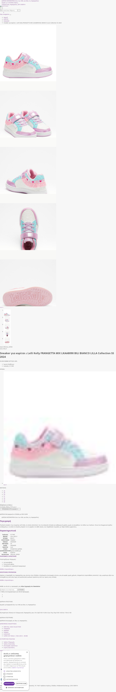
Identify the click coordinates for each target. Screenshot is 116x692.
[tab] (8, 556)
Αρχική (6, 17)
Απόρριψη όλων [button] (21, 683)
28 (4, 493)
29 (4, 494)
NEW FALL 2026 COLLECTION (12, 627)
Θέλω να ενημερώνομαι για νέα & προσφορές (15, 592)
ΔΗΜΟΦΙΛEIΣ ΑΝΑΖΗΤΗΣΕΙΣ (8, 624)
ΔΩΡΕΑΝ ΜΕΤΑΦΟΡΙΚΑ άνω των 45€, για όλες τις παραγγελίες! (20, 1)
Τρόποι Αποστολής (9, 644)
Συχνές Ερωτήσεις (9, 647)
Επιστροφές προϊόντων (11, 646)
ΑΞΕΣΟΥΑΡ (7, 634)
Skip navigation (4, 14)
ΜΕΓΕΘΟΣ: (3, 488)
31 (4, 496)
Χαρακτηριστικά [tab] (8, 530)
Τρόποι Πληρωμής (9, 642)
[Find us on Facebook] (4, 595)
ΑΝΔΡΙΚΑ (6, 630)
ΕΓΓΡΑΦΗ (21, 590)
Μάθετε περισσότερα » (7, 569)
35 (4, 502)
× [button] (27, 652)
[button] (0, 691)
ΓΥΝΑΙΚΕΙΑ (7, 628)
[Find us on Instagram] (4, 597)
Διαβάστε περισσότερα (18, 667)
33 (4, 498)
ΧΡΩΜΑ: (2, 369)
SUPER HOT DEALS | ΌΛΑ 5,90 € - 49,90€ (16, 636)
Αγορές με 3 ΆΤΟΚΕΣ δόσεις (10, 3)
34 (4, 500)
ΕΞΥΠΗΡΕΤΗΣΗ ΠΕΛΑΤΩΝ (7, 639)
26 (4, 491)
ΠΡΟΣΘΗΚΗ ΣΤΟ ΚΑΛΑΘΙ (9, 509)
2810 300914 (4, 609)
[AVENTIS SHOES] (58, 6)
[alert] (15, 670)
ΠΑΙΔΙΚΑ (6, 632)
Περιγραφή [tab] (5, 521)
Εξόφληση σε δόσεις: (6, 505)
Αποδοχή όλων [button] (9, 683)
